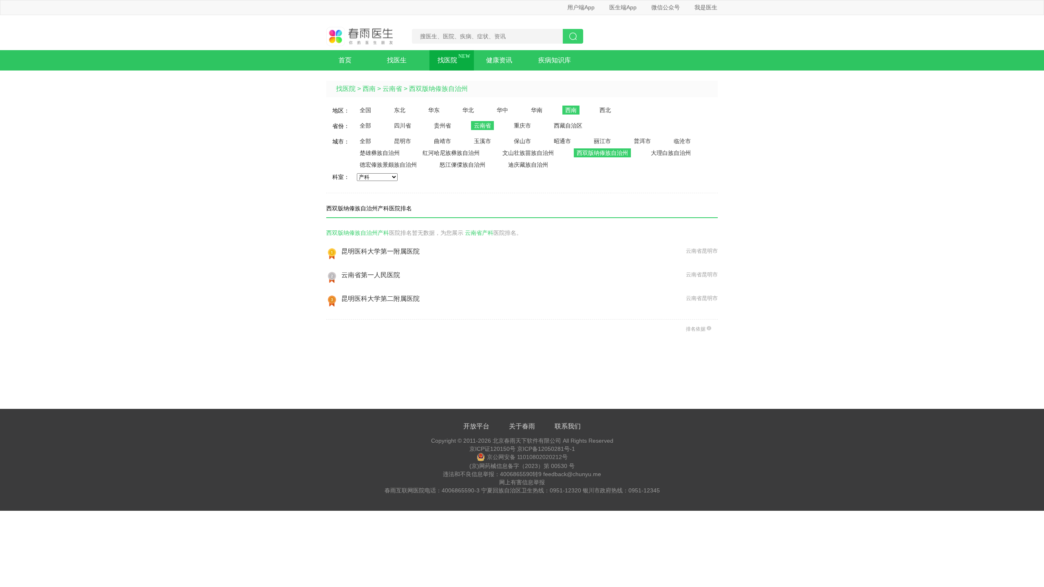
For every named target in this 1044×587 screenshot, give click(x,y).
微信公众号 (665, 7)
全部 (365, 125)
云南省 (392, 88)
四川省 (402, 125)
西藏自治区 (568, 125)
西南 (369, 88)
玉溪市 (482, 141)
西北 (605, 110)
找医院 (447, 60)
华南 (536, 110)
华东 (434, 110)
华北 (468, 110)
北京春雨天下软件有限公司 (527, 440)
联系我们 (568, 426)
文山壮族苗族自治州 (528, 153)
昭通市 (562, 141)
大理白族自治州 (671, 153)
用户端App (581, 7)
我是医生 (706, 7)
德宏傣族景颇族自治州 (388, 164)
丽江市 (602, 141)
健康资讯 (499, 60)
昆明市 (402, 141)
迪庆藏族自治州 (528, 164)
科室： (340, 177)
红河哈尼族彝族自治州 (451, 153)
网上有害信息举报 (522, 482)
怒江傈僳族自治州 (462, 164)
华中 (502, 110)
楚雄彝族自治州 (380, 153)
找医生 (397, 60)
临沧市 (682, 141)
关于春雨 (522, 426)
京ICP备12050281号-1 (546, 449)
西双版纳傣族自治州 (438, 88)
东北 (399, 110)
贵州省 (442, 125)
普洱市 (642, 141)
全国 (365, 110)
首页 (345, 60)
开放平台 (476, 426)
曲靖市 (442, 141)
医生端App (623, 7)
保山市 (522, 141)
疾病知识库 (554, 60)
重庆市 (522, 125)
